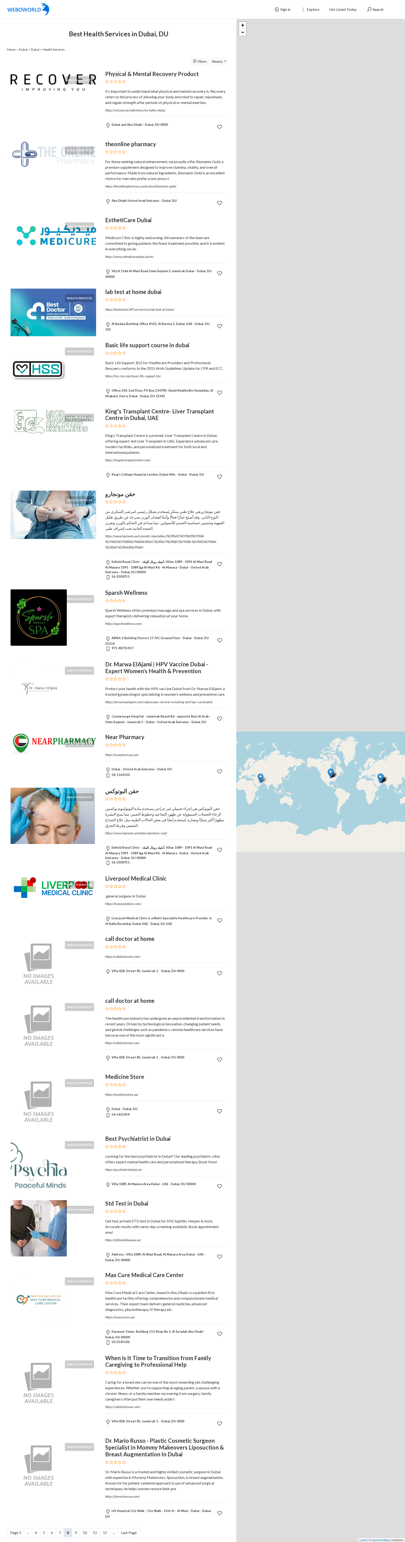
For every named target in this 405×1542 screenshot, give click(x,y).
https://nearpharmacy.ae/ (122, 755)
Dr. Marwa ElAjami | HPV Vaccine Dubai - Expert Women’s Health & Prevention (156, 667)
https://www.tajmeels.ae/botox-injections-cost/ (136, 833)
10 (85, 1532)
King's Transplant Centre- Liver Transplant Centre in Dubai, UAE (159, 414)
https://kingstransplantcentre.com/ (128, 460)
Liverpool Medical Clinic (136, 878)
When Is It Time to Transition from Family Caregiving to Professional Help (158, 1361)
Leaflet (363, 1540)
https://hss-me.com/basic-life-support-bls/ (133, 376)
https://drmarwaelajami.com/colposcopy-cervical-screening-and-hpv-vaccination (159, 702)
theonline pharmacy (130, 144)
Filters (202, 61)
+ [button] (242, 25)
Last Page (129, 1532)
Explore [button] (312, 9)
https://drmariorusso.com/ (122, 1496)
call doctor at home (129, 938)
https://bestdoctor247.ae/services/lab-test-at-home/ (140, 309)
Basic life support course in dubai (147, 345)
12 (105, 1532)
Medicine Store (124, 1076)
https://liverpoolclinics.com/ (123, 904)
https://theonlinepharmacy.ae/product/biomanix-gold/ (140, 186)
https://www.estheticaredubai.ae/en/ (129, 257)
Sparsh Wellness (126, 592)
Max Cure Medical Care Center (144, 1274)
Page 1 (15, 1532)
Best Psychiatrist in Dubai (138, 1138)
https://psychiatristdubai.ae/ (123, 1170)
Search (377, 9)
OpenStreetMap (380, 1540)
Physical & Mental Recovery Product (152, 73)
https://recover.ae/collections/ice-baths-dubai (135, 110)
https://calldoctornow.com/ (123, 956)
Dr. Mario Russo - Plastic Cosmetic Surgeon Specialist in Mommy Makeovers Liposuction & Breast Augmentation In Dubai (164, 1447)
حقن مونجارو (120, 493)
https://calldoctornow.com (122, 1043)
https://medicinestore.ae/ (122, 1094)
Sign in (285, 9)
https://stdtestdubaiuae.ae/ (123, 1240)
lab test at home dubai (133, 291)
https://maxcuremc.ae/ (120, 1317)
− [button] (242, 32)
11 (95, 1532)
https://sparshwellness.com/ (123, 624)
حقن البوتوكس (122, 790)
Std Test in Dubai (126, 1203)
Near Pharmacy (124, 736)
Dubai (23, 49)
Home (11, 49)
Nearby (217, 61)
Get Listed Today (342, 9)
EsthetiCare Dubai (128, 220)
